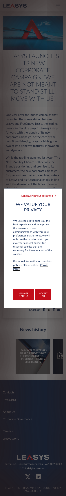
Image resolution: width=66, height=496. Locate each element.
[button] (38, 196)
